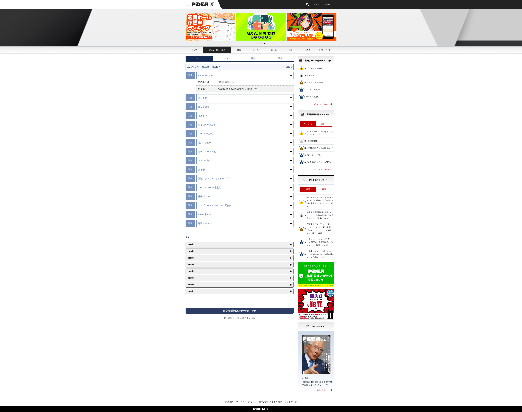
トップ (194, 50)
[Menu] (189, 4)
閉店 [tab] (280, 58)
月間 (324, 189)
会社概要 (278, 402)
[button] (257, 43)
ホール (256, 50)
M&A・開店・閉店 (217, 50)
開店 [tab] (253, 58)
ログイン (316, 4)
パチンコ (308, 124)
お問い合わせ (265, 402)
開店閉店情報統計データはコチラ (239, 311)
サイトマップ (291, 402)
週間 (308, 189)
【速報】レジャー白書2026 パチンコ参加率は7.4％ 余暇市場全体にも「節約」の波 (320, 254)
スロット (324, 124)
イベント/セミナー (326, 50)
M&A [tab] (226, 58)
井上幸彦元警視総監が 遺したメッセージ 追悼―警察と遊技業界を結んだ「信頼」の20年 (320, 215)
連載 (290, 50)
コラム (274, 50)
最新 (187, 237)
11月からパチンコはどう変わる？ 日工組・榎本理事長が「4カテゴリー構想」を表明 (320, 242)
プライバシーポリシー (246, 402)
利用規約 (229, 402)
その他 (307, 50)
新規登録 (327, 4)
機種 (239, 50)
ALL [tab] (199, 58)
